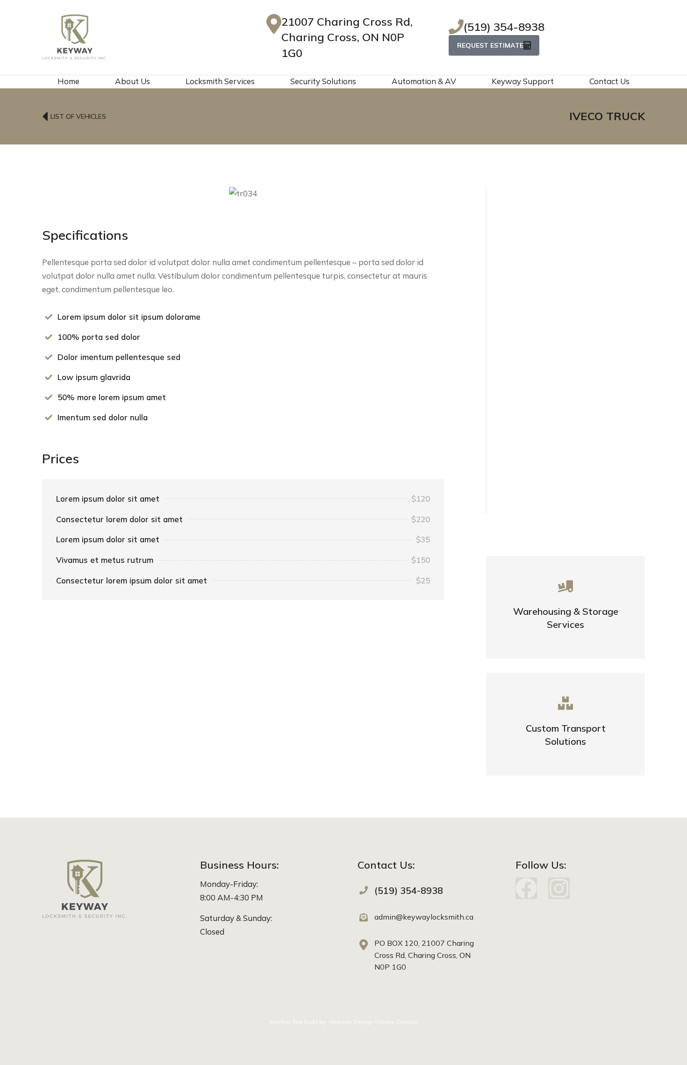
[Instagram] (559, 888)
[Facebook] (526, 888)
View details (565, 623)
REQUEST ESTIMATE (490, 45)
